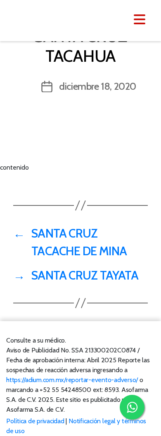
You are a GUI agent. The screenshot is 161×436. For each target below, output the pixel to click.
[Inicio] (57, 20)
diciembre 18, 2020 (97, 86)
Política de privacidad (35, 421)
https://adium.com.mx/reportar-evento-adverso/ (72, 380)
